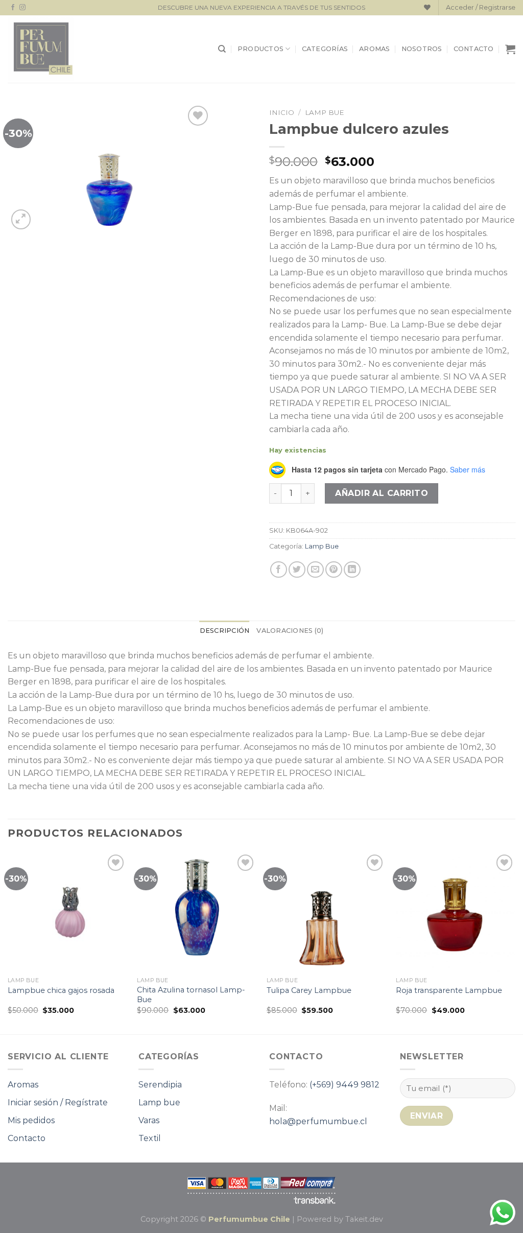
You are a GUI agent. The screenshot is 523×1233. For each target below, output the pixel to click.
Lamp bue (159, 1102)
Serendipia (160, 1084)
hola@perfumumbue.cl (318, 1121)
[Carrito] (510, 49)
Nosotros (421, 49)
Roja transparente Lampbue (449, 990)
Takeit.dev (364, 1219)
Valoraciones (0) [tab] (289, 630)
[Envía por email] (315, 569)
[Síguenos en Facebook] (13, 7)
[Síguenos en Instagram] (22, 7)
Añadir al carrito (381, 493)
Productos (260, 49)
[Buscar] (222, 49)
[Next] (514, 942)
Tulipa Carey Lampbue (309, 990)
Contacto (474, 49)
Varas (148, 1120)
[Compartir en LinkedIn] (352, 569)
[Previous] (8, 942)
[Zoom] (21, 219)
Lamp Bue (324, 112)
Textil (149, 1138)
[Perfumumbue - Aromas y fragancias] (41, 49)
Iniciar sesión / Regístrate (58, 1102)
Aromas (374, 49)
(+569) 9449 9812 (344, 1084)
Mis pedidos (31, 1120)
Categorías (325, 49)
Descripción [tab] (225, 630)
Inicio (281, 112)
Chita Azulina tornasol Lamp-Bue (191, 994)
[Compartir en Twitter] (297, 569)
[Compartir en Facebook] (278, 569)
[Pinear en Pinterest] (333, 569)
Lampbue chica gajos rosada (61, 990)
